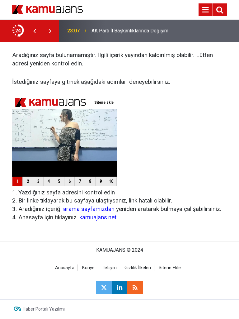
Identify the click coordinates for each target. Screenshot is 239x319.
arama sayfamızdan (89, 208)
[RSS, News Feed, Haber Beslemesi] (135, 287)
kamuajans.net (97, 217)
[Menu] (205, 10)
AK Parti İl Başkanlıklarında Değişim (129, 31)
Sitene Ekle (170, 267)
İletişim (109, 267)
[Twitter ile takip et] (104, 287)
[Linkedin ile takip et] (119, 287)
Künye (88, 267)
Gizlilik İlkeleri (137, 267)
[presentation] (34, 31)
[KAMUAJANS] (47, 9)
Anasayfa (64, 267)
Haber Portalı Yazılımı (44, 309)
